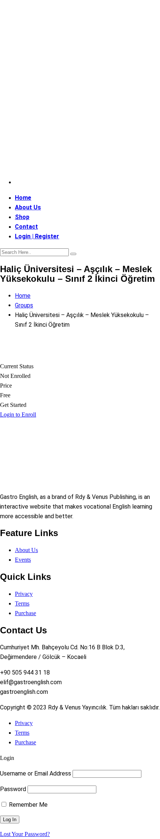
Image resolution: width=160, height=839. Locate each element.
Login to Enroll (18, 414)
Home (23, 197)
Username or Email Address (35, 773)
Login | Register (37, 236)
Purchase (25, 613)
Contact (26, 226)
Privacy (24, 594)
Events (23, 559)
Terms (22, 603)
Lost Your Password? (25, 834)
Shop (22, 217)
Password (13, 789)
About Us (28, 207)
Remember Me (27, 804)
